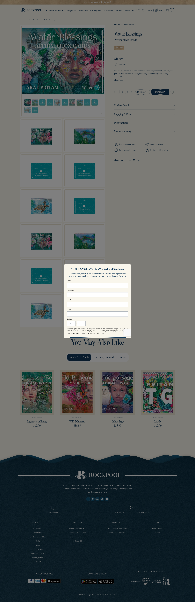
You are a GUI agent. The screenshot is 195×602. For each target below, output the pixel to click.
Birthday (70, 319)
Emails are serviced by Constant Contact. (93, 333)
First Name (70, 290)
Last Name (70, 299)
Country (69, 309)
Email (69, 280)
